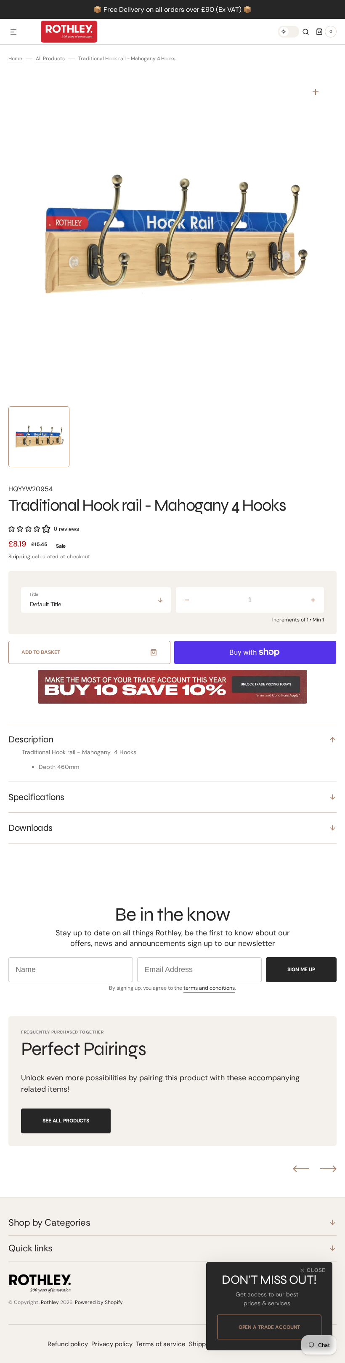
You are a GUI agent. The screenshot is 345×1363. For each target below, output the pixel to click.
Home (15, 58)
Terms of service (161, 1344)
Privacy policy (112, 1344)
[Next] (328, 1168)
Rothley (50, 1302)
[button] (13, 32)
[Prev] (301, 1168)
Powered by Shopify (99, 1302)
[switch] (288, 31)
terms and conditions (209, 988)
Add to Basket (40, 652)
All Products (50, 58)
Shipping (19, 556)
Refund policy (68, 1344)
